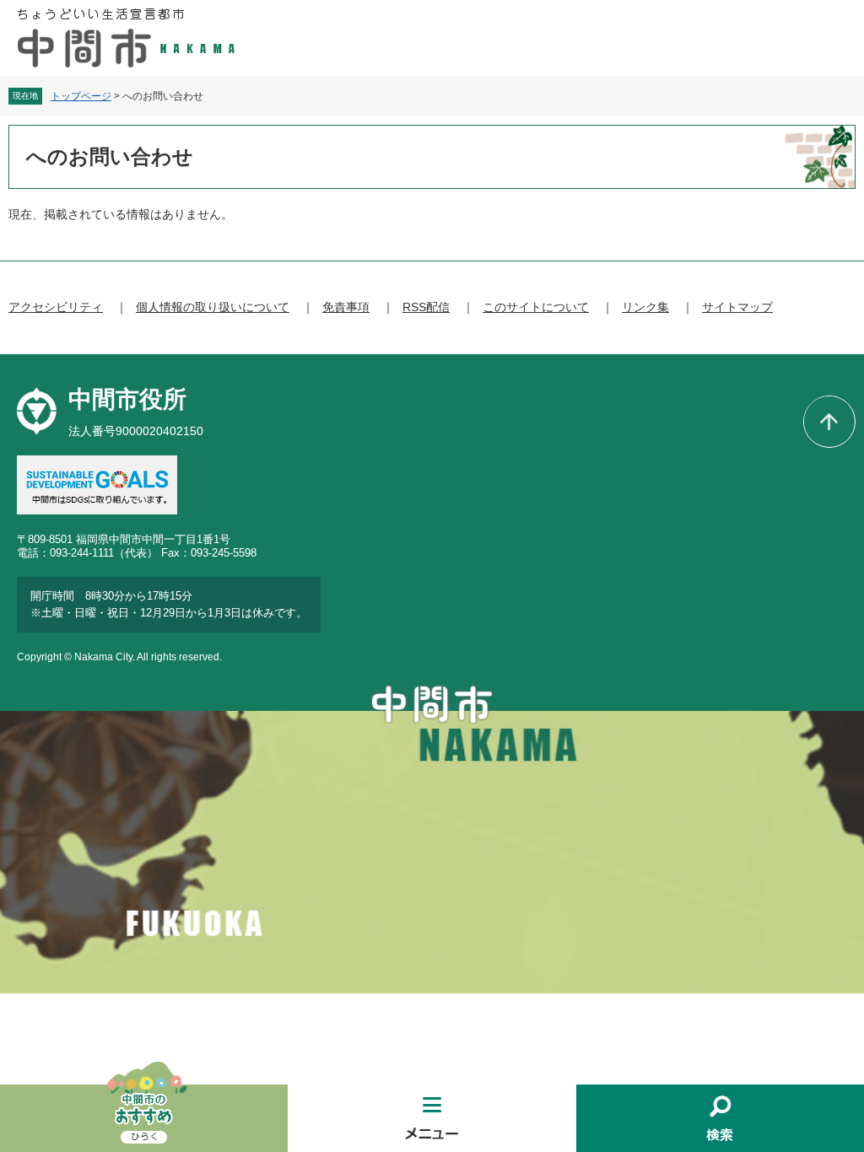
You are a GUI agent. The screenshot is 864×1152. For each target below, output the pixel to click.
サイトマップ (737, 307)
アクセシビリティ (55, 307)
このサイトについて (536, 307)
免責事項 (346, 307)
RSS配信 (426, 307)
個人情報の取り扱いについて (212, 307)
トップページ (81, 96)
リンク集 (645, 307)
